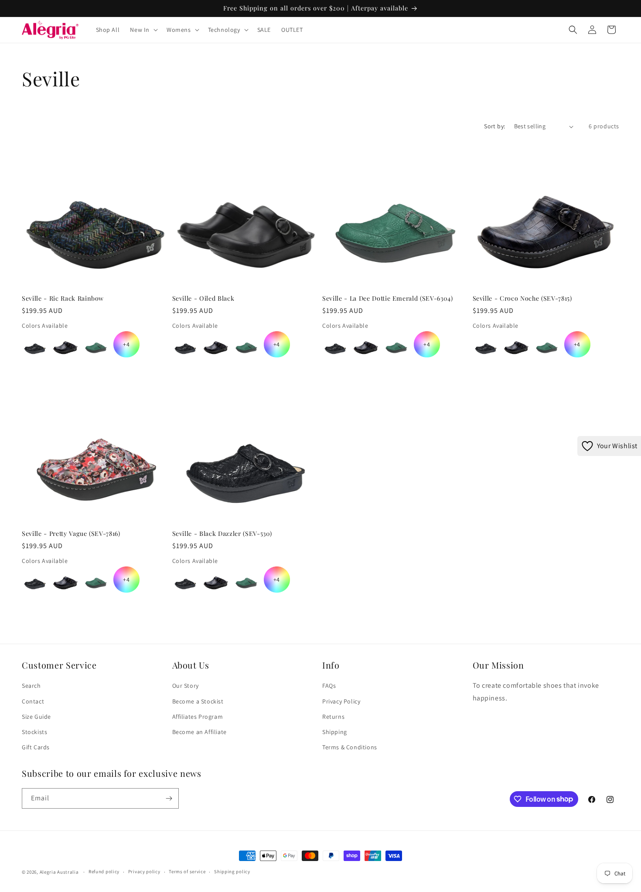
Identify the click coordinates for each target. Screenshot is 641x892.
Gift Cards (36, 747)
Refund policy (104, 871)
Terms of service (187, 871)
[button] (143, 30)
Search (31, 686)
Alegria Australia (59, 872)
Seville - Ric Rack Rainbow (63, 298)
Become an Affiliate (199, 732)
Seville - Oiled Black (203, 298)
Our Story (185, 686)
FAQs (329, 686)
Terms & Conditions (349, 747)
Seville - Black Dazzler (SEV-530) (222, 534)
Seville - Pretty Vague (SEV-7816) (71, 534)
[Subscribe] (168, 798)
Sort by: (494, 126)
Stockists (34, 732)
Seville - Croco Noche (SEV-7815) (522, 298)
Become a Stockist (198, 701)
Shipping (334, 732)
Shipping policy (232, 871)
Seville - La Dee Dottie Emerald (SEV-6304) (387, 298)
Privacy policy (144, 871)
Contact (33, 701)
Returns (333, 716)
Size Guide (36, 716)
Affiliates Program (197, 716)
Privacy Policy (341, 701)
